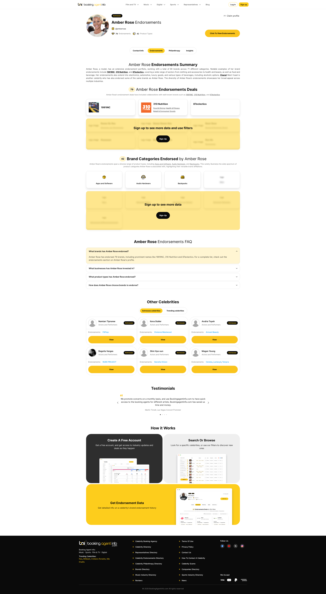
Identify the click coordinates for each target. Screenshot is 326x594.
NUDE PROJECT (109, 362)
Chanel (223, 75)
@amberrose (120, 29)
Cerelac (209, 362)
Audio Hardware (178, 164)
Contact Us (186, 552)
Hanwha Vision (160, 362)
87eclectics (138, 72)
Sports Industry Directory (192, 575)
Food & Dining (159, 108)
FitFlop (106, 332)
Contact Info (138, 51)
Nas (80, 559)
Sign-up (163, 139)
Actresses (117, 16)
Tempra (225, 362)
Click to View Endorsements (222, 33)
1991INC (111, 72)
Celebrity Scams (188, 564)
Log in (233, 4)
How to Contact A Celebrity (193, 558)
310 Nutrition (122, 72)
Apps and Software (163, 164)
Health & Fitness (173, 108)
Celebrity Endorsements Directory (149, 558)
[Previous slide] (117, 402)
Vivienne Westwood (163, 332)
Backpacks (194, 164)
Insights (189, 51)
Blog (208, 4)
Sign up (243, 4)
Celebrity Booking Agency (146, 541)
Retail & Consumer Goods (164, 111)
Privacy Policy (187, 547)
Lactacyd (217, 362)
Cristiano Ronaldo (98, 559)
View (111, 340)
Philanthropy (174, 51)
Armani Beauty (212, 332)
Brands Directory (142, 569)
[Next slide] (208, 402)
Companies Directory (190, 569)
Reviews (138, 580)
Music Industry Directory (145, 575)
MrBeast (86, 559)
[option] (163, 402)
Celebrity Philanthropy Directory (148, 564)
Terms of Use (187, 541)
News (184, 580)
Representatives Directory (146, 552)
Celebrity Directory (143, 547)
